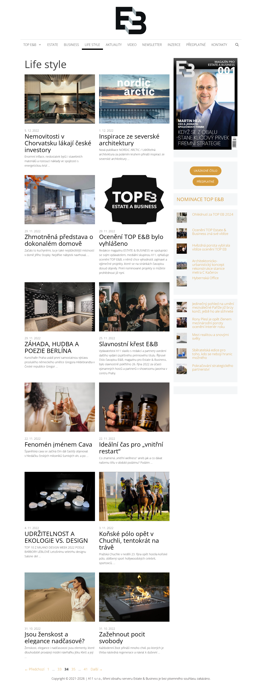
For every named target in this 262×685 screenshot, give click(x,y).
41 (86, 669)
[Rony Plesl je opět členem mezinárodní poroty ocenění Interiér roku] (182, 324)
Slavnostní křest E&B (128, 344)
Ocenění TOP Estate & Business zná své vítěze (210, 232)
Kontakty (219, 44)
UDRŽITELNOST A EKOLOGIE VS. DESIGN (56, 537)
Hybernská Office (205, 277)
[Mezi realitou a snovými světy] (182, 340)
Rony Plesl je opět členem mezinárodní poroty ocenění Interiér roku (212, 323)
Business (71, 44)
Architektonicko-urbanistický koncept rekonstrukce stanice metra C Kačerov (208, 266)
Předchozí (34, 669)
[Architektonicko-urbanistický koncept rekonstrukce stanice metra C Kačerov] (182, 266)
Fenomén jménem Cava (58, 444)
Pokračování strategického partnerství (212, 367)
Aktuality (114, 44)
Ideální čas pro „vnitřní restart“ (131, 447)
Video (132, 44)
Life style (92, 44)
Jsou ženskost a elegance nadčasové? (55, 637)
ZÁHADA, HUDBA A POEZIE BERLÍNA (52, 347)
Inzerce (174, 44)
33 (60, 669)
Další (97, 669)
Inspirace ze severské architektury (129, 139)
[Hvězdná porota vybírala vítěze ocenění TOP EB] (182, 251)
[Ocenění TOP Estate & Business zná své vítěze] (182, 235)
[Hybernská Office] (182, 283)
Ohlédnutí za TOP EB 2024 (212, 214)
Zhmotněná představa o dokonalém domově (59, 240)
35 (74, 669)
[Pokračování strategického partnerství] (182, 371)
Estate (52, 44)
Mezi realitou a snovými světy (210, 336)
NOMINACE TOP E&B (200, 199)
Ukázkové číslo (205, 171)
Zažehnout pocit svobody (122, 637)
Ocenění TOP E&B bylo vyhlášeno (131, 240)
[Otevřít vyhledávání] (237, 45)
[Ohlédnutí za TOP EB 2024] (182, 220)
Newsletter (152, 44)
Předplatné (196, 44)
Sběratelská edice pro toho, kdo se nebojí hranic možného (212, 354)
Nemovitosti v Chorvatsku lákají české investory (58, 143)
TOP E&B (29, 44)
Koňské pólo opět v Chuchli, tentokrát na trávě (129, 540)
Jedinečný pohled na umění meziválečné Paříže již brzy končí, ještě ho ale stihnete (213, 307)
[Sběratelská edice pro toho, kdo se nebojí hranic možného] (182, 355)
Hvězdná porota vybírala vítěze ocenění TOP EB (211, 247)
